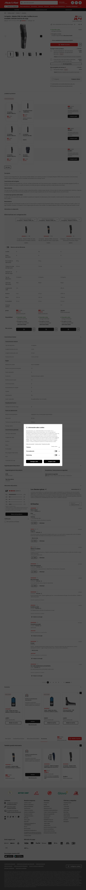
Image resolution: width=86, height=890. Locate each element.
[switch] (55, 451)
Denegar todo (34, 461)
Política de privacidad (30, 444)
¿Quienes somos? (38, 444)
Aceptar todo (51, 461)
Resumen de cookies (46, 444)
